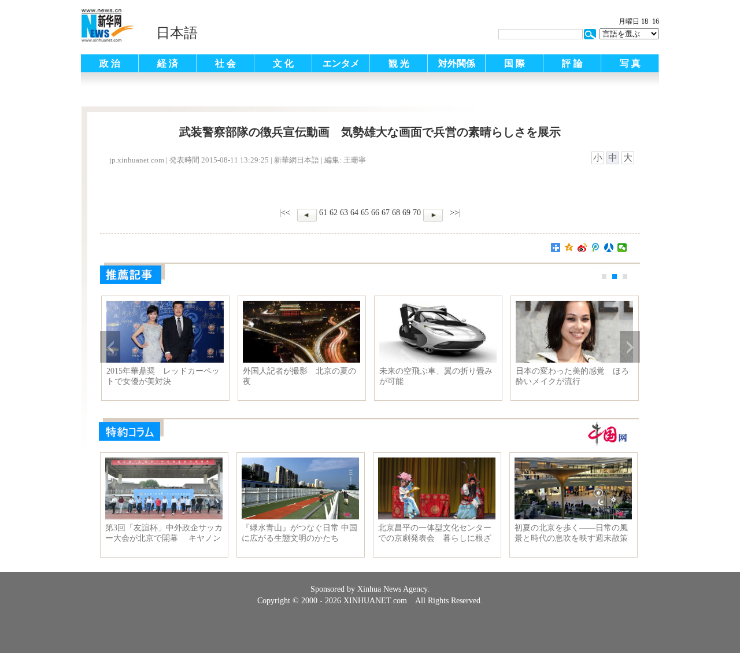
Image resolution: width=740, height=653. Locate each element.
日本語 (177, 32)
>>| (454, 212)
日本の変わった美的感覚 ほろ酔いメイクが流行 (572, 376)
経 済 (167, 63)
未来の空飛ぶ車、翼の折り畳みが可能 (436, 376)
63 (344, 212)
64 (354, 212)
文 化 (283, 63)
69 (406, 212)
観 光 (398, 63)
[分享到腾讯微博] (596, 247)
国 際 (514, 63)
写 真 (630, 63)
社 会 (225, 63)
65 (365, 212)
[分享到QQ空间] (569, 247)
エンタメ (341, 63)
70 (417, 212)
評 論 (572, 63)
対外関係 (456, 63)
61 (323, 212)
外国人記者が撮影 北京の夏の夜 (299, 376)
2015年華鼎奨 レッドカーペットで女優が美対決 (163, 376)
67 (386, 212)
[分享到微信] (622, 247)
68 (396, 212)
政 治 (109, 63)
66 (375, 212)
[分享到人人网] (609, 247)
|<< (284, 212)
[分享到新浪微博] (582, 247)
